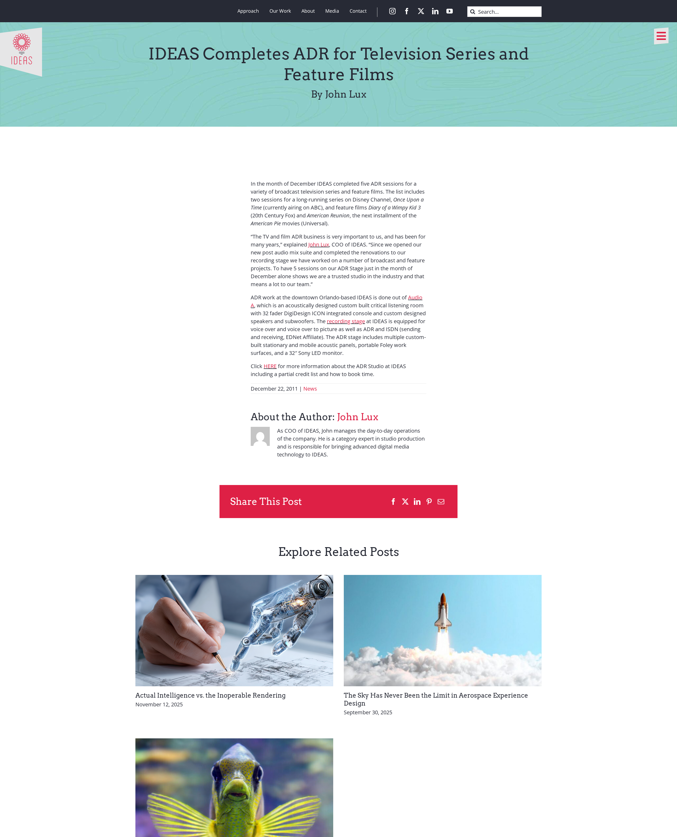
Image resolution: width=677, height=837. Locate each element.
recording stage (346, 321)
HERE (270, 366)
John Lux (318, 244)
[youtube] (449, 11)
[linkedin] (435, 11)
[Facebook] (393, 502)
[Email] (441, 502)
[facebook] (407, 11)
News (310, 388)
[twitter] (421, 11)
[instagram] (392, 11)
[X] (405, 502)
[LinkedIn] (417, 502)
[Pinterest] (429, 502)
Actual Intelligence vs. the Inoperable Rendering (210, 695)
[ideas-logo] (21, 30)
